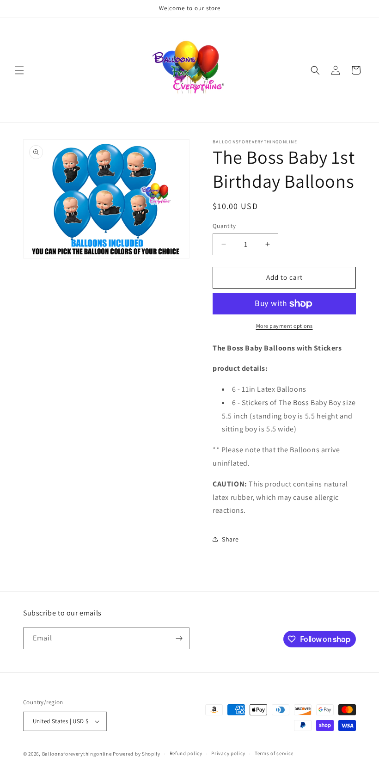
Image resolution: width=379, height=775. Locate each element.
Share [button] (230, 539)
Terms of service (274, 753)
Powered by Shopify (136, 753)
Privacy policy (228, 753)
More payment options (284, 325)
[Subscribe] (179, 638)
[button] (19, 70)
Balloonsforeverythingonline (77, 753)
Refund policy (186, 753)
